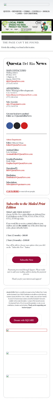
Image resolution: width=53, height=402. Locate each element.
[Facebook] (9, 125)
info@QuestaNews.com (15, 81)
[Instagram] (17, 125)
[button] (26, 38)
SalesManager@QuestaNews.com (21, 94)
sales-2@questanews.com (15, 103)
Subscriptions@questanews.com (18, 184)
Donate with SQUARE (24, 320)
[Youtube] (24, 125)
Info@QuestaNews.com (15, 170)
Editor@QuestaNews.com (16, 144)
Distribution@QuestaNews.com (18, 177)
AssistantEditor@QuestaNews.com (19, 154)
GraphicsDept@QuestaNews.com (19, 163)
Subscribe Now (26, 259)
